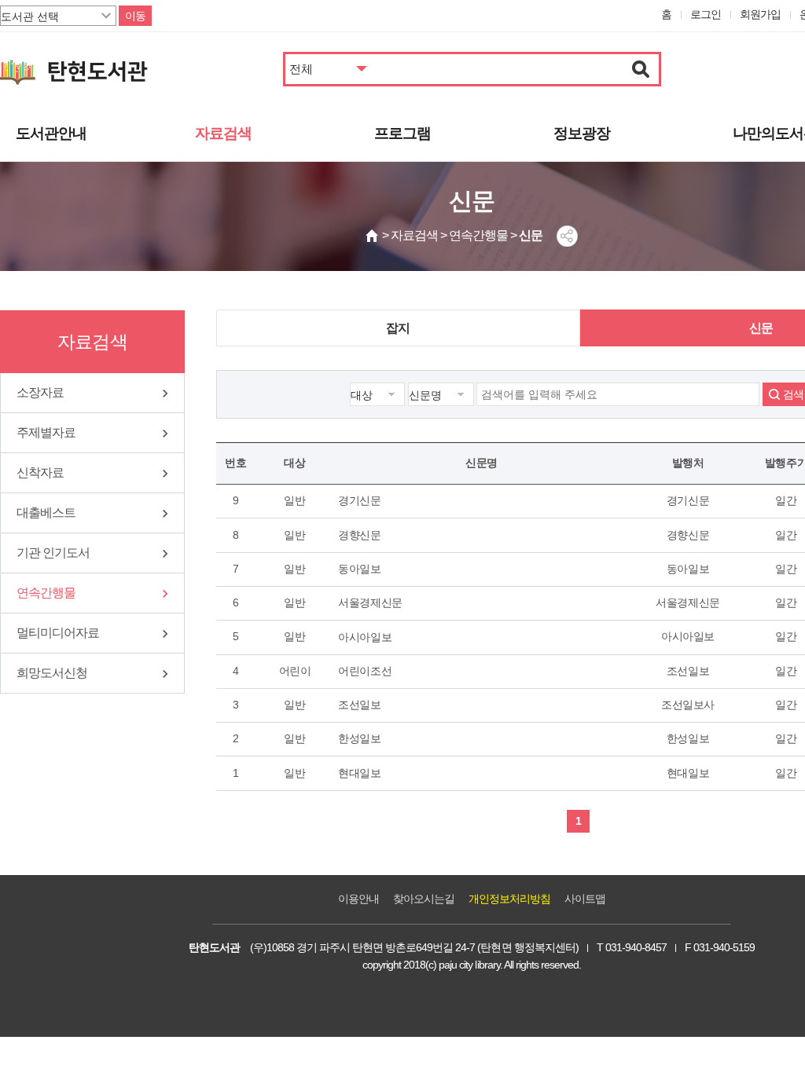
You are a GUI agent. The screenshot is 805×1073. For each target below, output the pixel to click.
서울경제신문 (370, 602)
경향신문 (359, 535)
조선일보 (359, 704)
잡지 (398, 328)
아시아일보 (364, 637)
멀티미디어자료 (58, 632)
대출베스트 (46, 512)
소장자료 (40, 392)
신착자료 (40, 472)
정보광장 (581, 133)
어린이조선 (364, 671)
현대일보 (359, 773)
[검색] (641, 69)
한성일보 (359, 738)
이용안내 (358, 898)
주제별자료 (46, 432)
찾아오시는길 (423, 898)
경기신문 (359, 500)
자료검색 (223, 133)
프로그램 (402, 133)
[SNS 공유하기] (567, 236)
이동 (135, 15)
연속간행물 (46, 592)
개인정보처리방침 (509, 898)
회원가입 (760, 14)
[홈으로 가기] (373, 235)
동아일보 (359, 568)
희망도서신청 (52, 672)
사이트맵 (584, 898)
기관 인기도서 (53, 552)
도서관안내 (51, 133)
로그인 (705, 14)
